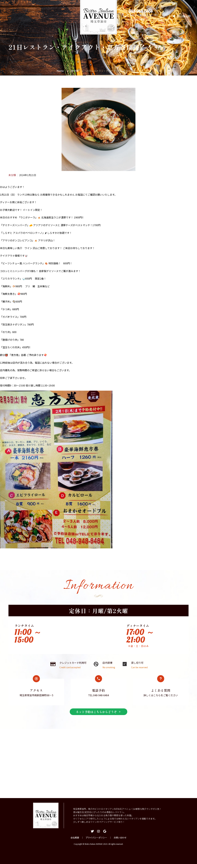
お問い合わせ (120, 837)
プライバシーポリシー (96, 837)
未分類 (12, 175)
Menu (189, 16)
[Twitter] (173, 16)
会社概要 (74, 837)
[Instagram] (178, 16)
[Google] (183, 16)
